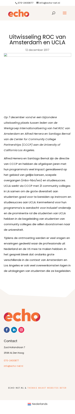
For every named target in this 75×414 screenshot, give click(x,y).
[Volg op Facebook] (7, 330)
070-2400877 (11, 361)
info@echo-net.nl (13, 366)
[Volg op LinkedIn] (14, 330)
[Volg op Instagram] (21, 330)
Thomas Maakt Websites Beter (47, 388)
